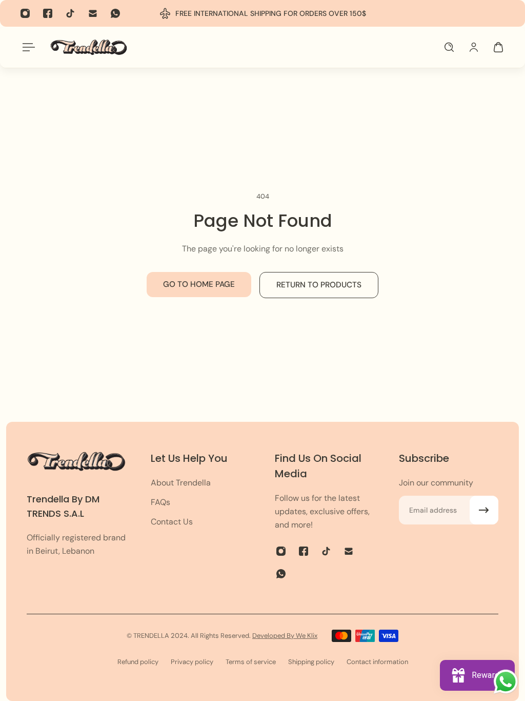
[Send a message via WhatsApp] (506, 682)
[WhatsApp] (115, 13)
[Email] (93, 13)
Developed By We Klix (284, 635)
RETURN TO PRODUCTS (318, 285)
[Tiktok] (70, 13)
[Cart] (498, 47)
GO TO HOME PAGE (199, 284)
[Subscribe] (484, 510)
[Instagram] (25, 13)
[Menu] (26, 47)
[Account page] (473, 47)
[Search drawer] (449, 47)
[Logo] (89, 47)
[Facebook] (47, 13)
